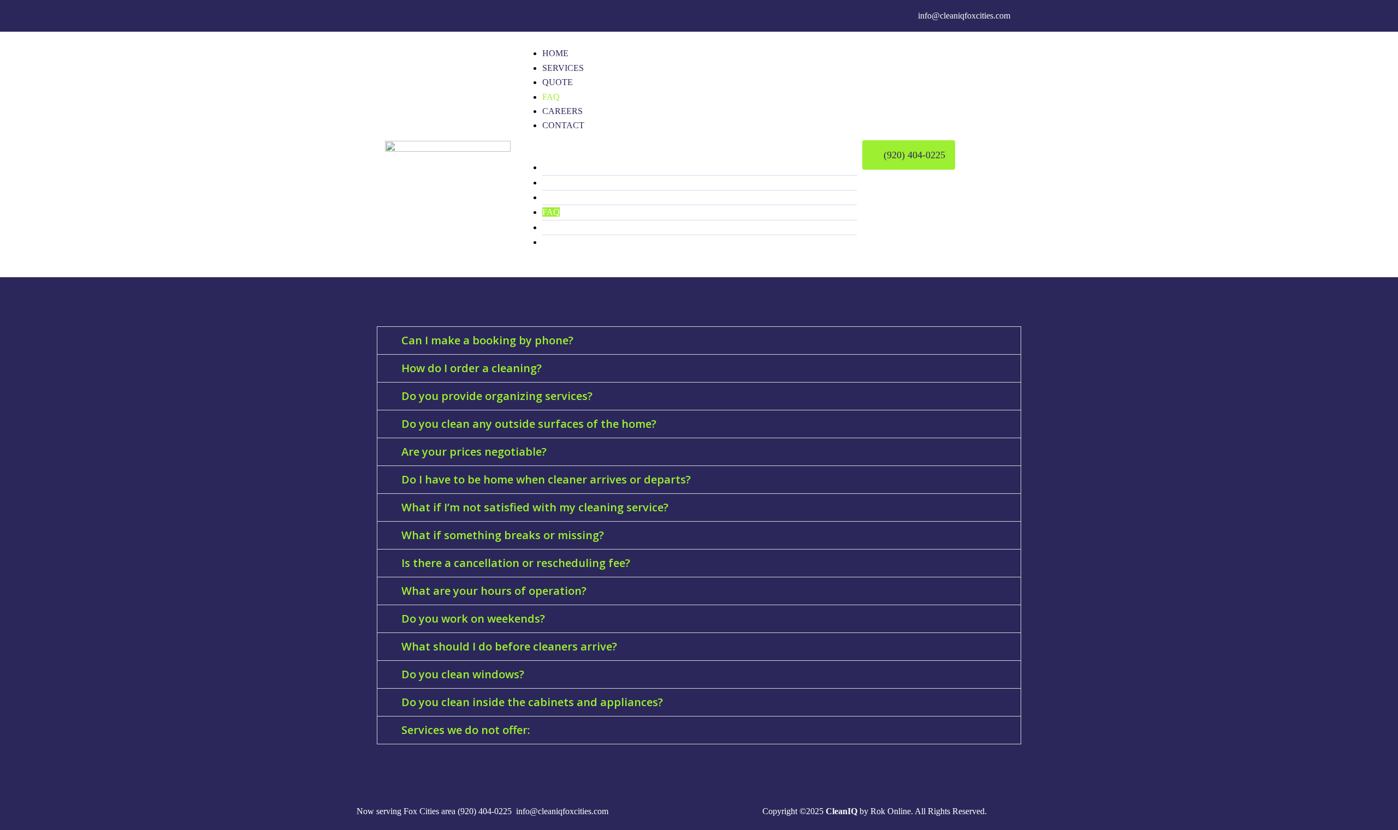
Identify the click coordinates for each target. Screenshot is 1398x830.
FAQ (551, 96)
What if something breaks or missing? (502, 535)
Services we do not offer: (465, 729)
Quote (557, 82)
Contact (563, 125)
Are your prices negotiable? (474, 451)
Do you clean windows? (462, 674)
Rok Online (890, 811)
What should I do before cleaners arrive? (509, 646)
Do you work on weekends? (473, 618)
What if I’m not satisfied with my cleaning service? (534, 507)
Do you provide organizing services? (497, 396)
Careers (562, 111)
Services (563, 68)
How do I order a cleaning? (471, 368)
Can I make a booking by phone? (487, 340)
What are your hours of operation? (494, 590)
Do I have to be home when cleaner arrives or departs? (546, 479)
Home (555, 53)
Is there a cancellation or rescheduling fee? (515, 563)
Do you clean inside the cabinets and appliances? (532, 702)
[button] (686, 153)
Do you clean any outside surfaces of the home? (528, 423)
